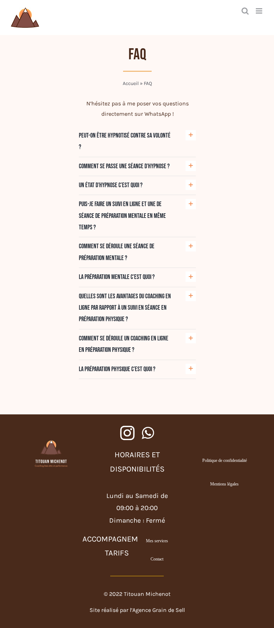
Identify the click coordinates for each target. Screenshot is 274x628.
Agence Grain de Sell (158, 610)
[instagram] (127, 433)
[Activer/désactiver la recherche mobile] (245, 11)
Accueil (131, 83)
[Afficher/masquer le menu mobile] (259, 11)
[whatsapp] (148, 433)
